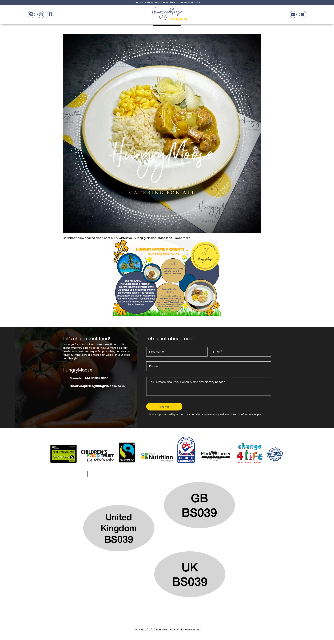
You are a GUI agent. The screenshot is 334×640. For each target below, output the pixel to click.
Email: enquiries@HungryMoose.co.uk (97, 386)
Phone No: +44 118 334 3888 (89, 378)
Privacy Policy (167, 634)
